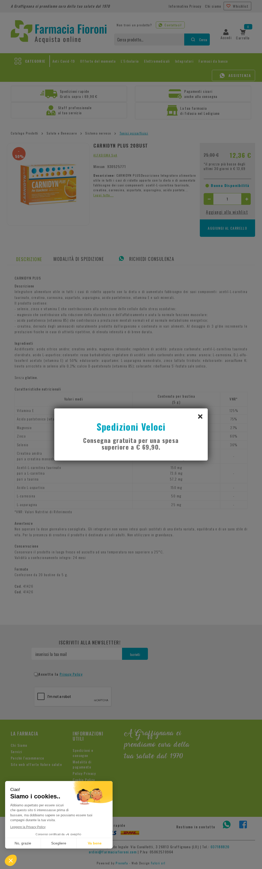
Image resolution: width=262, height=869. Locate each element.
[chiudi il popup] (200, 416)
